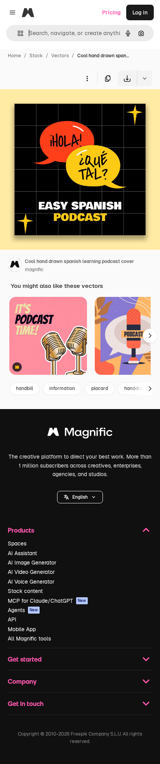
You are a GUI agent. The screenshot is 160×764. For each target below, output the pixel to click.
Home (14, 56)
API (12, 619)
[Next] (150, 336)
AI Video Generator (31, 571)
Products (21, 530)
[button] (80, 497)
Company (22, 681)
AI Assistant (22, 553)
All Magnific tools (29, 638)
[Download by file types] (144, 78)
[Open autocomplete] (17, 33)
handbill (24, 388)
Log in (140, 12)
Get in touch (25, 703)
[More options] (87, 78)
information (62, 388)
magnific (34, 269)
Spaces (17, 543)
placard (99, 388)
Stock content (25, 591)
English (80, 497)
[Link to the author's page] (15, 266)
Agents (23, 610)
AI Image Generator (32, 562)
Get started (25, 659)
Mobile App (22, 629)
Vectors (60, 56)
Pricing (111, 12)
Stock (36, 56)
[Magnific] (80, 434)
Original (50, 104)
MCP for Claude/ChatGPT (47, 600)
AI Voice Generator (31, 581)
